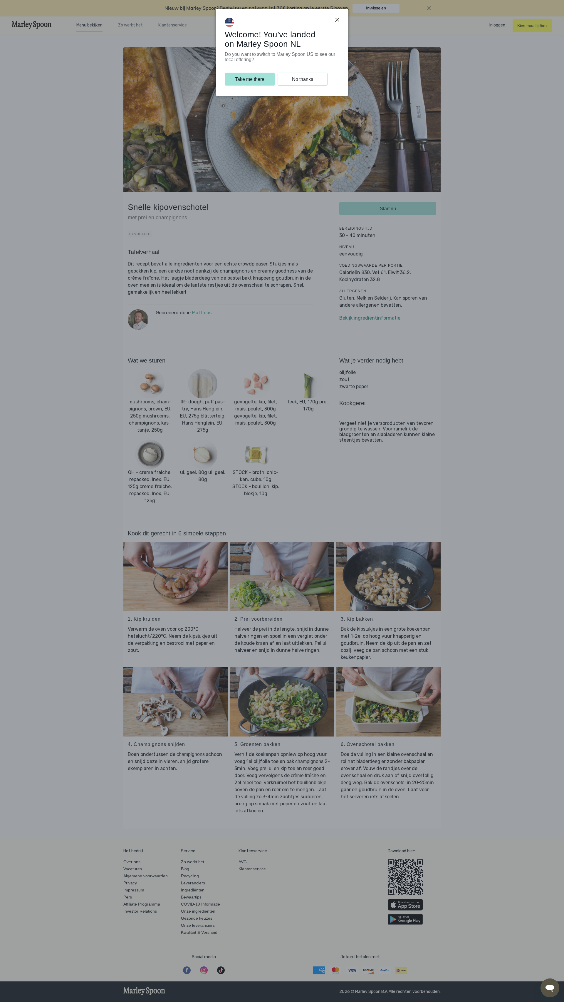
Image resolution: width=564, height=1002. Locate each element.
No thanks (302, 79)
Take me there (249, 79)
